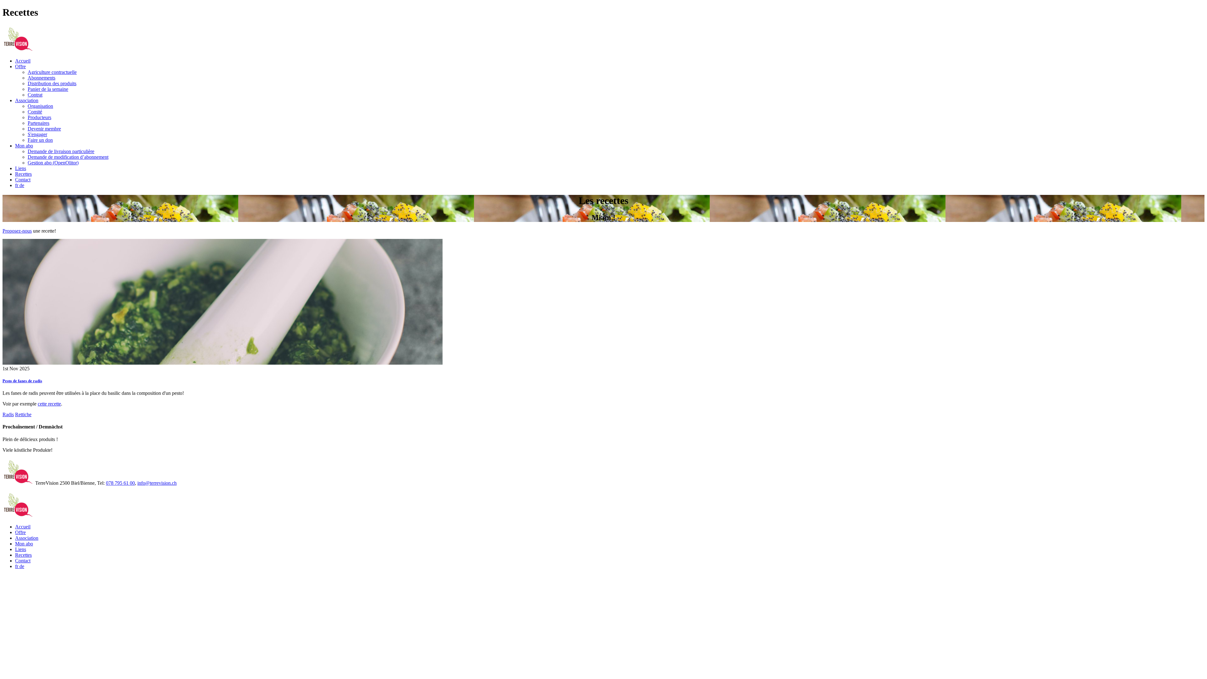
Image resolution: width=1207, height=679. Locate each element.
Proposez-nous (17, 231)
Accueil (22, 60)
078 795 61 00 (120, 483)
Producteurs (39, 117)
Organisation (40, 106)
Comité (35, 111)
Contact (22, 179)
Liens (20, 168)
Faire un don (40, 140)
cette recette (49, 403)
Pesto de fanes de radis (22, 380)
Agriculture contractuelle (52, 72)
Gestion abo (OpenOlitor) (53, 162)
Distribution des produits (52, 83)
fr (17, 185)
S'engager (37, 134)
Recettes (23, 174)
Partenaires (38, 123)
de (21, 185)
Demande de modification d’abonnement (68, 157)
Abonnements (41, 77)
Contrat (35, 94)
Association (26, 100)
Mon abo (24, 145)
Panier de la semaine (48, 89)
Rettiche (23, 414)
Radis (8, 414)
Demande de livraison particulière (61, 151)
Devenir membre (44, 128)
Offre (20, 66)
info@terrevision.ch (157, 483)
